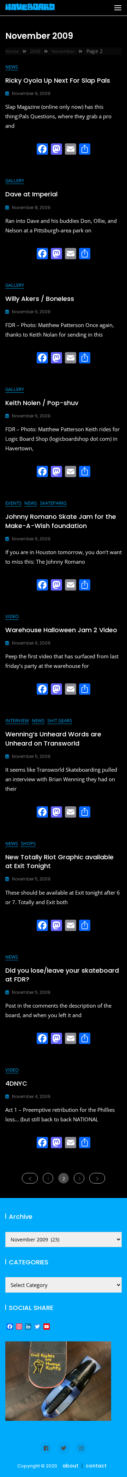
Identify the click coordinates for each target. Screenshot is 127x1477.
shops (28, 843)
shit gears (59, 720)
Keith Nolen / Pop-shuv (41, 402)
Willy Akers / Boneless (39, 298)
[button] (118, 8)
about (70, 1465)
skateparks (53, 503)
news (11, 67)
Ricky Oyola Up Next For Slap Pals (57, 80)
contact (96, 1465)
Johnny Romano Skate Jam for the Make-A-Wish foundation (60, 521)
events (13, 503)
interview (17, 720)
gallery (14, 180)
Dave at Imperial (31, 194)
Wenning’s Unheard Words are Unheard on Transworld (53, 738)
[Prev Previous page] (30, 1178)
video (12, 616)
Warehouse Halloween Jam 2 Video (61, 629)
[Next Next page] (97, 1178)
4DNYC (16, 1083)
